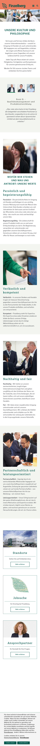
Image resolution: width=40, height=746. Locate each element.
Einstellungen (8, 732)
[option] (20, 109)
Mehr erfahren (20, 564)
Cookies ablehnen (23, 742)
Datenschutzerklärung (11, 738)
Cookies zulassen (10, 742)
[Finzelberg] (14, 6)
